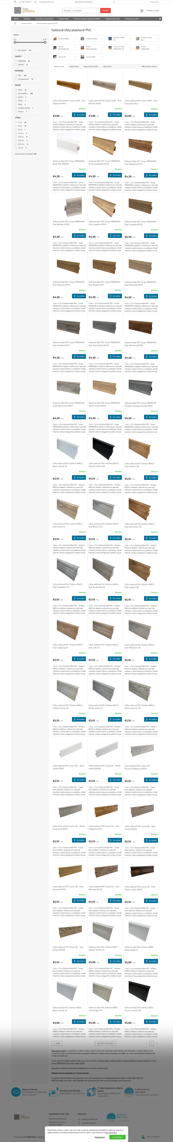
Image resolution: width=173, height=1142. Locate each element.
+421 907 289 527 (89, 1123)
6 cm (22, 126)
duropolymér (25, 79)
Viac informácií (110, 1132)
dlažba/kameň (26, 108)
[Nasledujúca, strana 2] (151, 1043)
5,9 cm (23, 137)
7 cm (22, 122)
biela (22, 90)
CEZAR (23, 65)
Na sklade (24, 50)
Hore (58, 1043)
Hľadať (105, 10)
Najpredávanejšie (91, 66)
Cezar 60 (69, 1063)
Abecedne (107, 66)
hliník (22, 100)
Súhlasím (118, 1137)
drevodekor (25, 93)
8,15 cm (23, 144)
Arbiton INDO (103, 1061)
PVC (22, 75)
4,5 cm (22, 133)
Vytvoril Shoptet (152, 1136)
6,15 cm (23, 140)
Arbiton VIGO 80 (143, 1061)
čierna (22, 111)
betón (22, 97)
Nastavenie (100, 1137)
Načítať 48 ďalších (105, 1043)
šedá (21, 104)
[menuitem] (16, 19)
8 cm (21, 129)
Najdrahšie (73, 66)
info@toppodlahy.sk (89, 1119)
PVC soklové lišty (58, 1051)
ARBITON (24, 61)
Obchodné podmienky (84, 2)
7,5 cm (22, 148)
